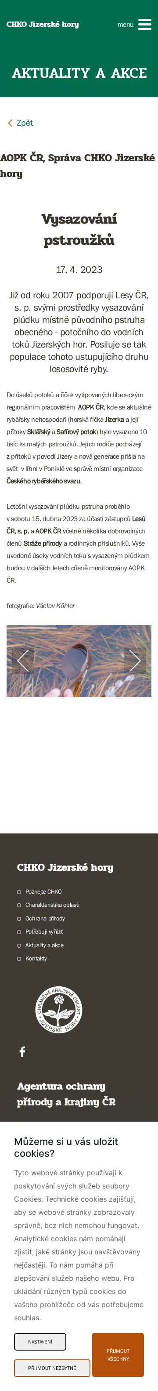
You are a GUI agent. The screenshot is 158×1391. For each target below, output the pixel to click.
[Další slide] (135, 661)
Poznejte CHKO (43, 891)
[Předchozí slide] (23, 661)
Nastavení (40, 1342)
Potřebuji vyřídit (44, 931)
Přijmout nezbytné (52, 1368)
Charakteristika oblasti (52, 904)
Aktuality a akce (44, 945)
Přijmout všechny (118, 1355)
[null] (20, 122)
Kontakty (36, 958)
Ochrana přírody (45, 918)
